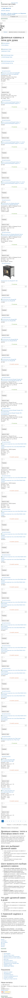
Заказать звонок (4, 990)
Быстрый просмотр (6, 71)
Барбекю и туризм (8, 964)
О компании (3, 941)
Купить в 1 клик (5, 92)
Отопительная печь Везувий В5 (8, 300)
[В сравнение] (2, 89)
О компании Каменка (8, 974)
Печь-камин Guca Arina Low (7, 792)
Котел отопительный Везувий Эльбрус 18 (10, 163)
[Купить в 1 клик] (2, 90)
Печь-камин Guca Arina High (7, 761)
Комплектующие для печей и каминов (12, 957)
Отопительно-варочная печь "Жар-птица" (10, 739)
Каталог (2, 939)
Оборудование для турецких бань (11, 963)
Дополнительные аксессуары (10, 962)
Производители (7, 973)
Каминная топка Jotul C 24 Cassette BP (9, 74)
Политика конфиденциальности (11, 976)
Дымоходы (6, 959)
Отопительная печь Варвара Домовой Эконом (11, 235)
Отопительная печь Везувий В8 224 (9, 340)
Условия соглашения (8, 977)
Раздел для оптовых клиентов (10, 978)
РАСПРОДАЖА (7, 953)
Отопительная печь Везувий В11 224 (9, 280)
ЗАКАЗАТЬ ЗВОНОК (5, 10)
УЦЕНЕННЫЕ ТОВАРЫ (9, 966)
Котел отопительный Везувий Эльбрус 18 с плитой (12, 183)
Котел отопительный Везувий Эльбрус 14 (10, 123)
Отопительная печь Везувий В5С (8, 320)
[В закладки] (2, 85)
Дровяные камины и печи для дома (12, 956)
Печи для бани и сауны (9, 955)
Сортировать (5, 68)
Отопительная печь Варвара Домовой (9, 204)
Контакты (3, 945)
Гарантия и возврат (8, 972)
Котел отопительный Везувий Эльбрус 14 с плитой (12, 143)
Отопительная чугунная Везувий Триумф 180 (11, 380)
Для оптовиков (4, 942)
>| (25, 821)
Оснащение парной (8, 960)
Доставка (3, 943)
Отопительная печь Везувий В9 (8, 360)
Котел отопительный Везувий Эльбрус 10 (10, 103)
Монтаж (2, 946)
